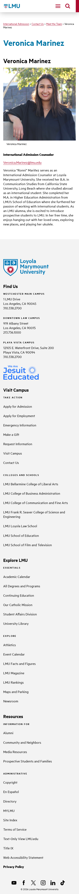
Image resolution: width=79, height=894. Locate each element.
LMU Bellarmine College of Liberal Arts (30, 484)
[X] (33, 883)
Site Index (10, 820)
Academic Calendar (16, 576)
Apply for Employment (19, 415)
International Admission (16, 23)
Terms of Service (15, 829)
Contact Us (38, 23)
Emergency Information (19, 425)
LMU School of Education (21, 535)
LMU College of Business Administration (31, 493)
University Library (16, 623)
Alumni (8, 732)
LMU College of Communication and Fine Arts (35, 502)
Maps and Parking (16, 691)
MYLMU (9, 810)
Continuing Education (18, 595)
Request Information (17, 444)
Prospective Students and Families (27, 761)
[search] (68, 6)
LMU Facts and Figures (19, 663)
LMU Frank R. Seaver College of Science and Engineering (34, 514)
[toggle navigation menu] (58, 6)
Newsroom (10, 701)
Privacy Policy (13, 866)
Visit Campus (12, 453)
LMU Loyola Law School (20, 526)
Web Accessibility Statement (23, 857)
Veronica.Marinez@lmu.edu (22, 162)
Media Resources (15, 751)
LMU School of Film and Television (27, 545)
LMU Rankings (13, 682)
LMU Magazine (13, 673)
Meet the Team (54, 23)
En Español (11, 791)
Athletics (9, 644)
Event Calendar (14, 654)
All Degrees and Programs (21, 586)
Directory (9, 801)
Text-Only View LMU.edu (20, 838)
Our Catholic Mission (17, 604)
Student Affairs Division (20, 614)
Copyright (10, 782)
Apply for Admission (17, 406)
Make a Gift (11, 434)
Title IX (8, 848)
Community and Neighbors (22, 742)
